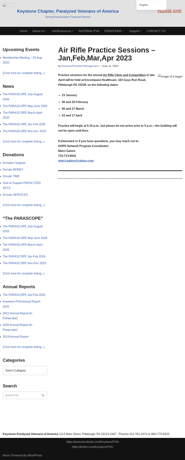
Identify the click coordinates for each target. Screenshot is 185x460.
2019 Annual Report (15, 336)
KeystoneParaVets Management (80, 65)
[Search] (43, 395)
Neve (6, 455)
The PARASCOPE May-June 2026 (25, 106)
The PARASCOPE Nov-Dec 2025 (24, 131)
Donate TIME (11, 176)
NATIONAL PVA (89, 31)
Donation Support (14, 162)
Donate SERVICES (15, 194)
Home (23, 31)
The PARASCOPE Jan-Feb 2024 (24, 294)
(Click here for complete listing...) (23, 73)
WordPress (35, 455)
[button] (46, 31)
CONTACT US (156, 31)
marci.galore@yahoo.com (75, 160)
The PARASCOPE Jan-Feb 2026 (24, 124)
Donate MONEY (13, 169)
